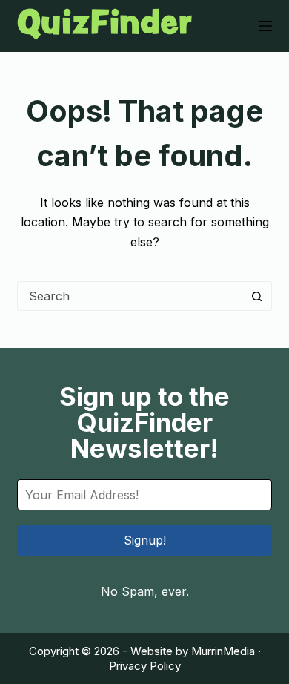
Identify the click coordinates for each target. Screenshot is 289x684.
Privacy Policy (145, 666)
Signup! (145, 540)
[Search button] (257, 296)
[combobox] (130, 296)
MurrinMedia (223, 651)
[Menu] (265, 26)
